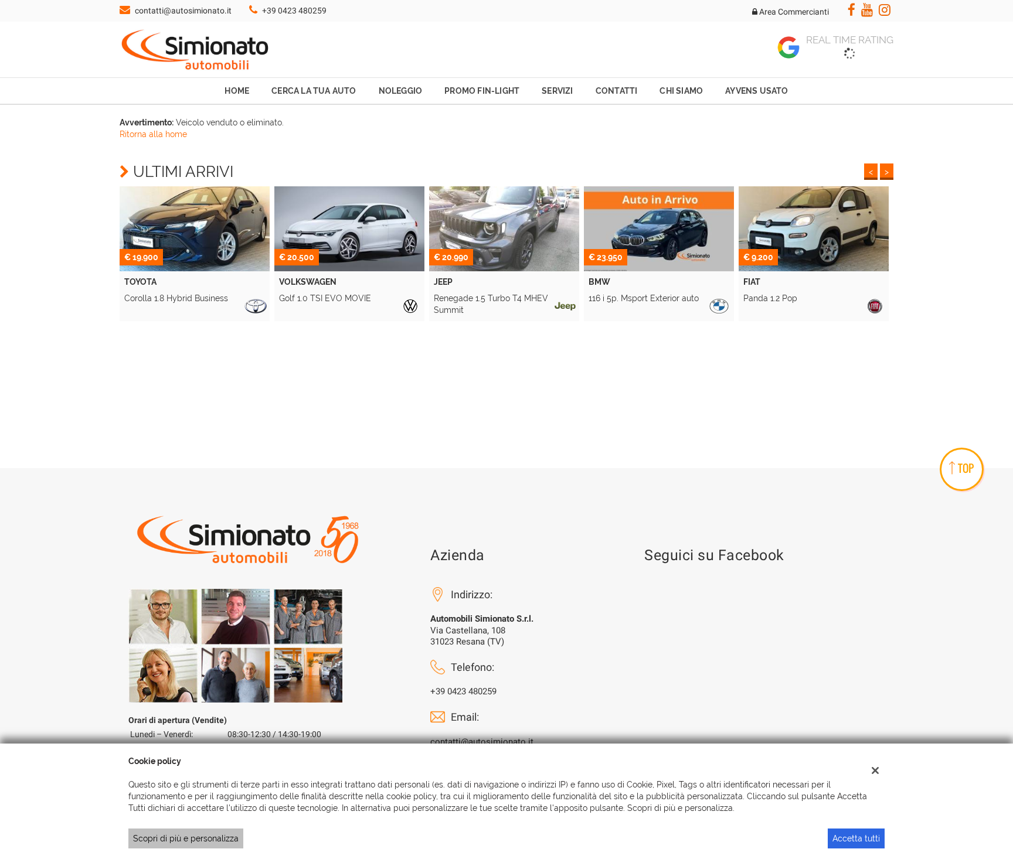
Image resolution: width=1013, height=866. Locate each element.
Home (237, 91)
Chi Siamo (681, 91)
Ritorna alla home (153, 134)
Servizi (557, 91)
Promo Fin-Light (481, 91)
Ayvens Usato (756, 91)
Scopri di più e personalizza (186, 838)
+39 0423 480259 (294, 10)
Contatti (617, 91)
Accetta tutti (856, 838)
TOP (966, 468)
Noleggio (401, 91)
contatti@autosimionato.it (183, 10)
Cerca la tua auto (313, 91)
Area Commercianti (793, 11)
